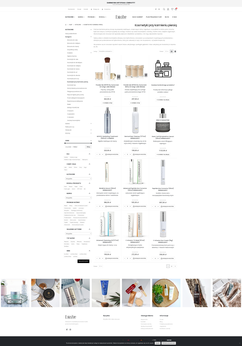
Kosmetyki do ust (72, 72)
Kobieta (66, 157)
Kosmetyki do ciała (72, 59)
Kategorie (68, 37)
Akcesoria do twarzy (73, 46)
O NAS (174, 17)
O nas (161, 319)
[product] (107, 68)
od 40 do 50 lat (67, 256)
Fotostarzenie (67, 208)
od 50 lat (75, 256)
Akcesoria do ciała (72, 40)
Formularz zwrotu (146, 324)
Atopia (65, 205)
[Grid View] (171, 51)
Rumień (66, 220)
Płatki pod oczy (69, 127)
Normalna (66, 244)
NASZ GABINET (137, 17)
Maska (70, 186)
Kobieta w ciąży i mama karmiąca (72, 159)
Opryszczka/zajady (81, 212)
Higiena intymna (72, 56)
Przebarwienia (67, 217)
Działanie (70, 53)
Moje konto (144, 319)
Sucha (72, 244)
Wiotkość (82, 222)
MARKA (80, 17)
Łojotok (74, 208)
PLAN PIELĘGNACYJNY (154, 17)
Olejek (75, 186)
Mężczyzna (85, 159)
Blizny (70, 205)
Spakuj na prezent (146, 326)
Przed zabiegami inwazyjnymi (75, 98)
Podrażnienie (81, 215)
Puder (81, 186)
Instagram (70, 329)
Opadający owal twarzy (76, 210)
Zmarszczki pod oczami (77, 224)
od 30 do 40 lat (83, 254)
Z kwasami (70, 111)
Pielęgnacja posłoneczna (74, 91)
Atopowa (66, 241)
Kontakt (86, 9)
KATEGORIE (69, 17)
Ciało (65, 167)
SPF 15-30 (79, 189)
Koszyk (79, 9)
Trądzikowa (84, 244)
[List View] (175, 51)
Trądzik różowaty (74, 222)
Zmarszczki (67, 224)
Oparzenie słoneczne (69, 212)
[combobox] (78, 178)
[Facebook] (156, 9)
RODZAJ (102, 17)
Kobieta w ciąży (73, 157)
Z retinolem (70, 117)
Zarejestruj (107, 9)
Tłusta (78, 244)
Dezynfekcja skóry (72, 50)
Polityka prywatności (168, 343)
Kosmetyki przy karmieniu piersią (77, 82)
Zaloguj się (96, 9)
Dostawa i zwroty (165, 328)
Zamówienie (71, 9)
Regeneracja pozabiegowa (75, 101)
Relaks (69, 104)
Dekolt (70, 167)
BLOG (167, 17)
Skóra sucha (73, 220)
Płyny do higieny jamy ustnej (75, 95)
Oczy (80, 167)
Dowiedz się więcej (163, 100)
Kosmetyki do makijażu (74, 66)
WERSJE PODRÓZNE (73, 107)
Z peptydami (70, 114)
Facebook (66, 329)
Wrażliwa (66, 246)
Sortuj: (95, 51)
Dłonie (75, 167)
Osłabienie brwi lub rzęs (70, 215)
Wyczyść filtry (83, 261)
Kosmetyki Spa (71, 85)
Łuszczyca (81, 208)
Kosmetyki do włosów (73, 75)
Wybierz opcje (108, 103)
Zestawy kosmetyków (73, 120)
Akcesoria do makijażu (73, 43)
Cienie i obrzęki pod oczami (81, 205)
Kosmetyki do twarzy (73, 69)
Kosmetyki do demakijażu (74, 62)
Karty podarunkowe (71, 33)
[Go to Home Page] (66, 25)
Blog (161, 322)
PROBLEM (91, 17)
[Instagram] (159, 9)
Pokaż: (161, 51)
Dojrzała (73, 241)
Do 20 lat (66, 254)
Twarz (65, 169)
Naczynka (66, 210)
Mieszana (79, 241)
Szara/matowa (81, 220)
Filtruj (88, 147)
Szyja (85, 167)
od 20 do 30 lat (74, 254)
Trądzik (66, 222)
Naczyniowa (87, 241)
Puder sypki (67, 189)
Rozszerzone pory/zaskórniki (80, 217)
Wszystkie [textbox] (69, 179)
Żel (84, 189)
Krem (65, 186)
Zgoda (157, 343)
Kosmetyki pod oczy (73, 78)
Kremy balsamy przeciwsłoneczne (77, 88)
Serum (73, 189)
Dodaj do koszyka (112, 154)
